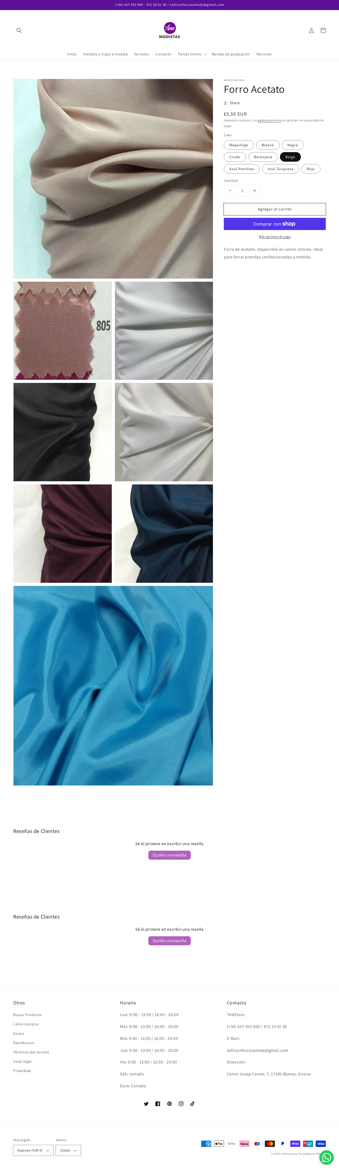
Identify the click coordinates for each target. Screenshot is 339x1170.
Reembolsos (23, 1042)
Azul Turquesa (280, 168)
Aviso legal (22, 1061)
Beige (290, 156)
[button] (19, 30)
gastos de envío (269, 120)
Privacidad (22, 1070)
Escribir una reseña (169, 855)
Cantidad (231, 180)
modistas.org (289, 1153)
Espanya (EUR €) (29, 1150)
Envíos (18, 1033)
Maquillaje (238, 144)
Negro (292, 144)
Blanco (268, 144)
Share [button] (235, 102)
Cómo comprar (26, 1024)
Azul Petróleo (241, 168)
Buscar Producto (27, 1014)
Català (65, 1150)
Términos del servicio (31, 1052)
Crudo (234, 156)
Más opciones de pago (275, 237)
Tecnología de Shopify (312, 1153)
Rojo (311, 168)
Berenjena (263, 156)
